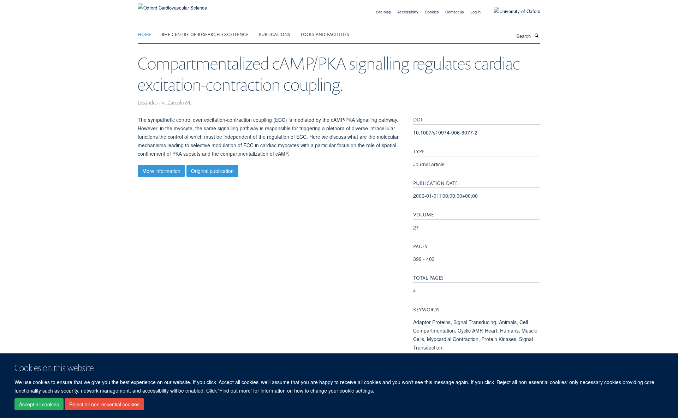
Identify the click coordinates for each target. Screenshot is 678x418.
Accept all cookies (39, 404)
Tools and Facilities (324, 33)
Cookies (432, 11)
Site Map (383, 11)
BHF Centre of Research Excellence (205, 33)
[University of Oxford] (511, 11)
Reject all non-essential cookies (104, 404)
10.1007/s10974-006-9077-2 (445, 132)
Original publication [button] (212, 170)
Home (144, 33)
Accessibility (407, 11)
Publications (274, 33)
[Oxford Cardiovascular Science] (172, 5)
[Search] (536, 35)
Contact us (454, 11)
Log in (475, 11)
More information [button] (161, 170)
